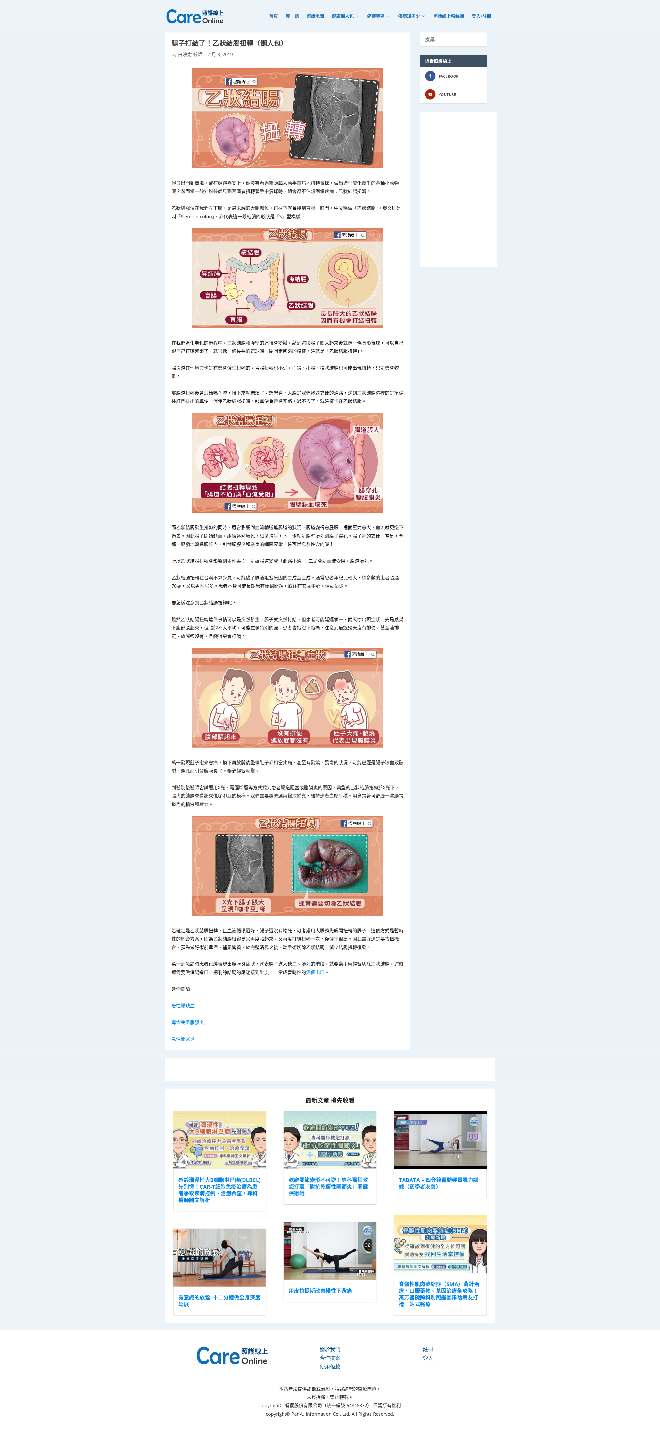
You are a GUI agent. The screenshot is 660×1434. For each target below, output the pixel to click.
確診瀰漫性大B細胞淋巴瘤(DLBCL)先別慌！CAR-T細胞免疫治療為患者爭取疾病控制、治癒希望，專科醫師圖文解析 (219, 1190)
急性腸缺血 (183, 1005)
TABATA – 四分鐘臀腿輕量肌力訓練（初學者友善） (438, 1183)
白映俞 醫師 (190, 54)
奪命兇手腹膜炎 (187, 1022)
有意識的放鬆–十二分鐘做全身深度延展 (219, 1301)
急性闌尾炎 (183, 1039)
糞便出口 (315, 972)
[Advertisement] (458, 189)
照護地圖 (315, 16)
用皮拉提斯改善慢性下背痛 (320, 1290)
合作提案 (330, 1358)
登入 (428, 1358)
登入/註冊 (481, 16)
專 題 (292, 16)
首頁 (273, 16)
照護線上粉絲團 (448, 16)
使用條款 (330, 1366)
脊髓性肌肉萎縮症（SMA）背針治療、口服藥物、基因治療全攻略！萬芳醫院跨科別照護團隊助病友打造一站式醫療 (439, 1294)
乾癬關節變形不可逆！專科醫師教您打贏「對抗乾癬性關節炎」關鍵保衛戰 (328, 1186)
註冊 (428, 1349)
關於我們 (330, 1349)
